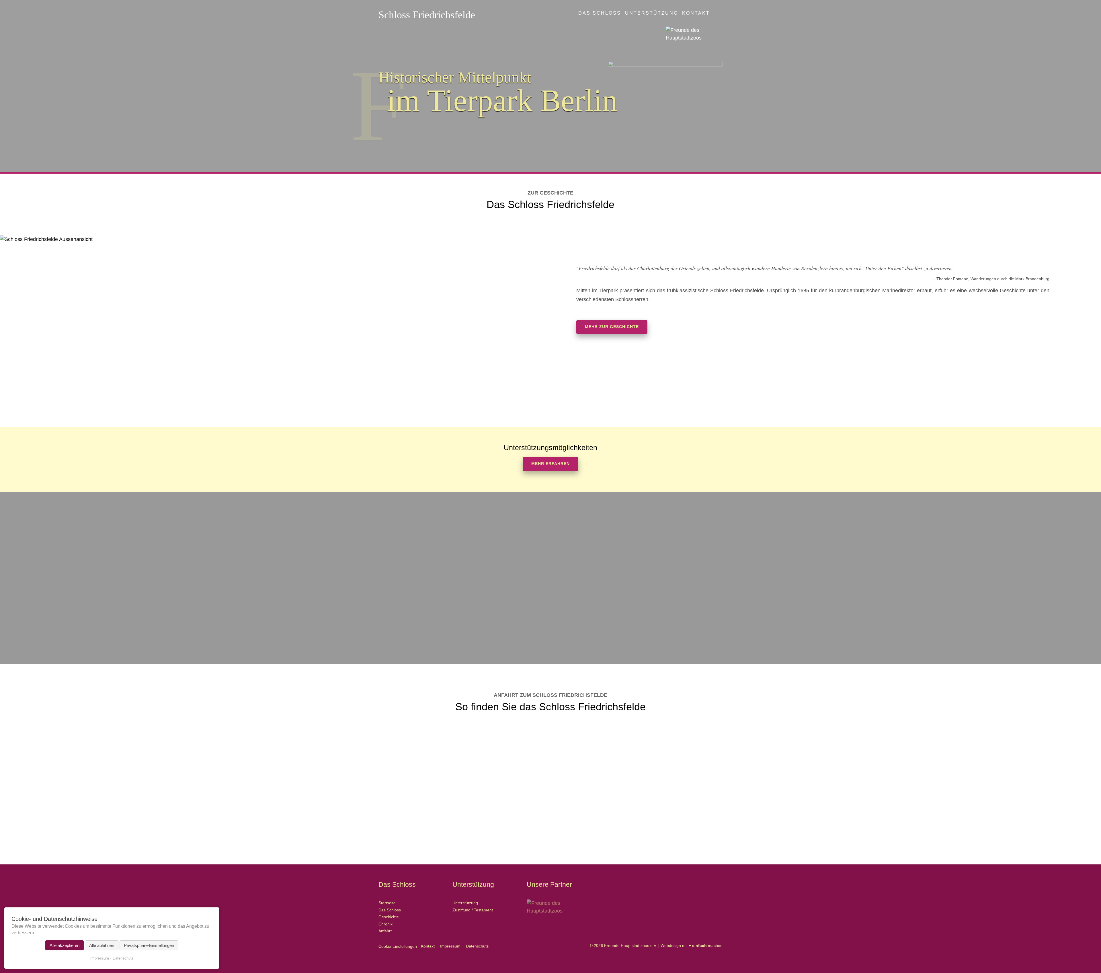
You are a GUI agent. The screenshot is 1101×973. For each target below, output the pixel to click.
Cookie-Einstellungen (397, 946)
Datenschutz (477, 946)
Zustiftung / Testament (472, 910)
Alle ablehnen (101, 945)
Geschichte (388, 917)
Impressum (450, 946)
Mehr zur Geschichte (612, 327)
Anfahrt (385, 931)
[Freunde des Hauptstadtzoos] (694, 34)
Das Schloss (599, 13)
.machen (707, 945)
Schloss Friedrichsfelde (426, 15)
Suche (719, 12)
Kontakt (696, 13)
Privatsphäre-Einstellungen (149, 945)
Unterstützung (651, 13)
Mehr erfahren (550, 464)
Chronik (385, 924)
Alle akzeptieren (64, 945)
